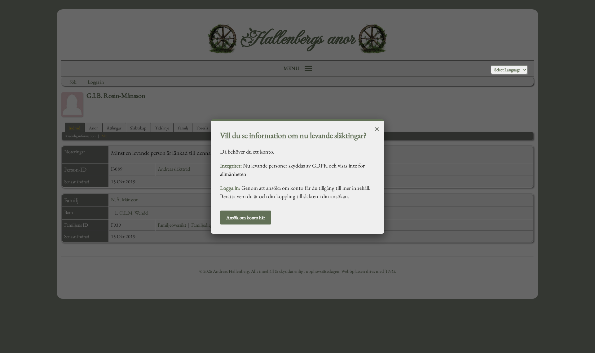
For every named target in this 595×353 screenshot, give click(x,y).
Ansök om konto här (245, 217)
